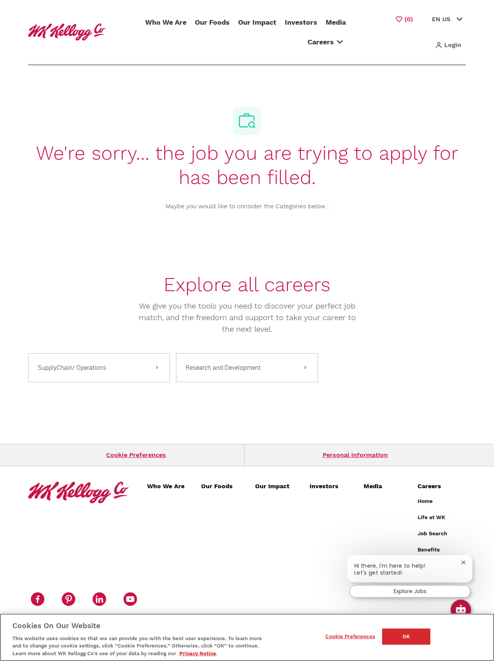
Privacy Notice (197, 653)
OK (406, 636)
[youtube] (130, 599)
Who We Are (165, 22)
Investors (301, 22)
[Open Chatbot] (461, 610)
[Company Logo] (68, 32)
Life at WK (431, 517)
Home (425, 501)
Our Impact (257, 22)
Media (336, 22)
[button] (448, 45)
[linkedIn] (99, 599)
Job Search (432, 533)
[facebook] (37, 599)
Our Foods (212, 22)
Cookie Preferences (136, 455)
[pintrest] (68, 599)
